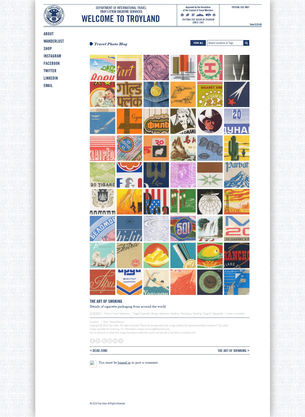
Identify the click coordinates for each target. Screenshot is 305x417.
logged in (124, 362)
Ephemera (164, 313)
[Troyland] (152, 18)
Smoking (197, 313)
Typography (217, 313)
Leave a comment (235, 313)
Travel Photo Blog (110, 44)
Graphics (175, 313)
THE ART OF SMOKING (106, 301)
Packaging (186, 313)
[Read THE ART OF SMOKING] (169, 297)
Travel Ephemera (121, 313)
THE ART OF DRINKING (233, 350)
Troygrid (207, 313)
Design (154, 313)
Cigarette (145, 313)
